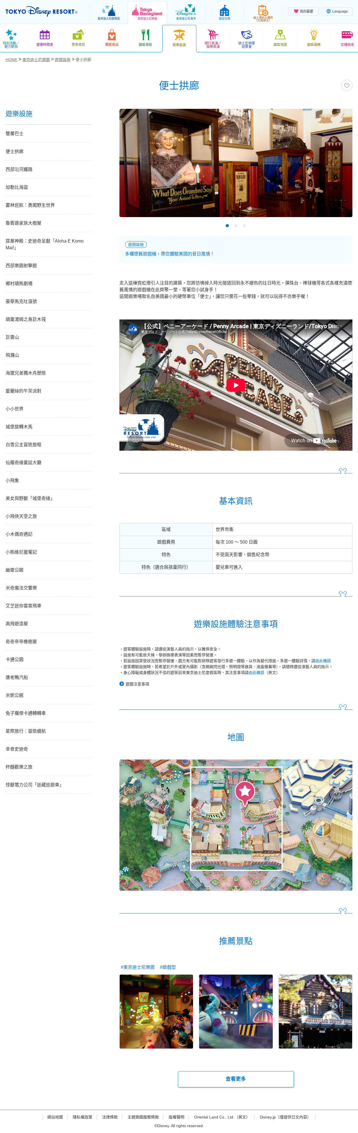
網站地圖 (55, 1117)
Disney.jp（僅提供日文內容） (285, 1117)
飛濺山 (12, 355)
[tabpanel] (235, 166)
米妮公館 (14, 695)
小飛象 (12, 480)
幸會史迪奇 (17, 749)
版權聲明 (176, 1117)
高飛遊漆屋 (17, 623)
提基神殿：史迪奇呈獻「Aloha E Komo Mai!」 (45, 244)
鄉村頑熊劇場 (19, 283)
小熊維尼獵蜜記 (21, 552)
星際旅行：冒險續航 (28, 731)
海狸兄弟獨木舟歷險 (26, 373)
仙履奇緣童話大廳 (23, 462)
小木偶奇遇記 (19, 534)
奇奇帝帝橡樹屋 (21, 641)
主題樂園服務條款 (143, 1117)
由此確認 (323, 661)
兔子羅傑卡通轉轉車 (26, 713)
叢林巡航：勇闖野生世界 (30, 205)
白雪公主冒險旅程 (23, 444)
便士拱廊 (14, 151)
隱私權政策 (82, 1117)
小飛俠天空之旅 (21, 516)
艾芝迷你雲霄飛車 (23, 605)
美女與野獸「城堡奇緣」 (30, 498)
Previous (133, 164)
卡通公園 (14, 659)
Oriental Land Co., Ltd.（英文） (222, 1117)
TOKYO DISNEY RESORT (41, 11)
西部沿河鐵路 (19, 169)
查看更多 (236, 1079)
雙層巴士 (14, 133)
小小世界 (14, 408)
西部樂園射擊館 (21, 265)
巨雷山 (12, 337)
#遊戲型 (168, 967)
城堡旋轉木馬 (19, 426)
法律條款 (110, 1117)
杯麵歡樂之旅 (19, 767)
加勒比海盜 (17, 187)
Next (338, 164)
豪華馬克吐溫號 (21, 301)
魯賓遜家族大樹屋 (23, 223)
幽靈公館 (14, 570)
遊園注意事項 (137, 684)
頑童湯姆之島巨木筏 (26, 319)
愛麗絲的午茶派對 (23, 391)
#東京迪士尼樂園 (138, 967)
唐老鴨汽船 (17, 677)
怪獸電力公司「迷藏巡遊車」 (35, 784)
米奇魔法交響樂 (21, 588)
